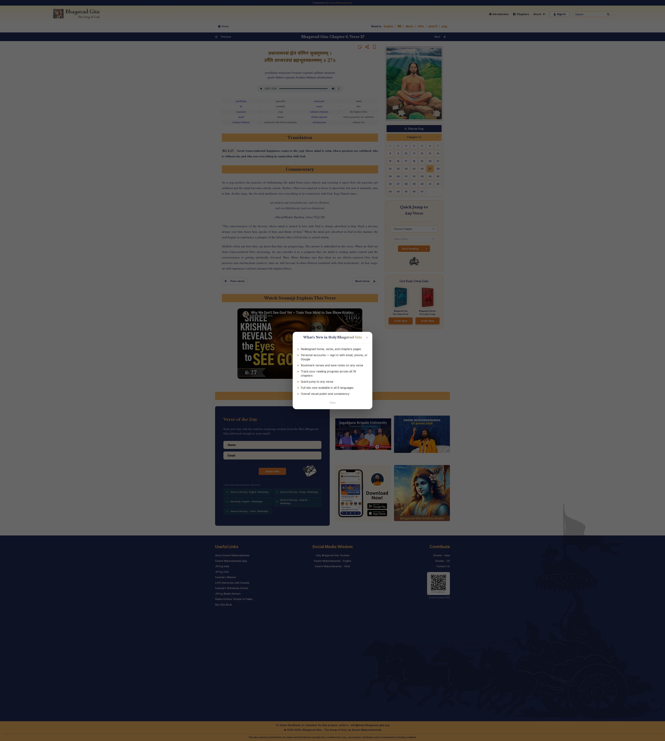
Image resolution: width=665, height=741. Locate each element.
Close (332, 402)
